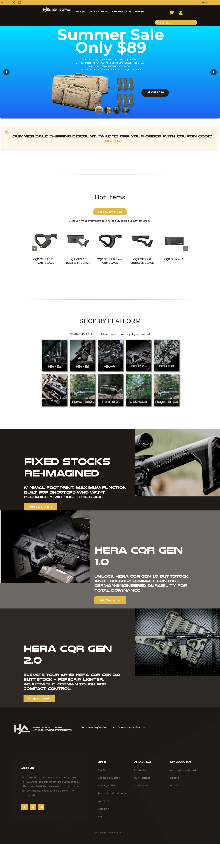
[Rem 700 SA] (110, 375)
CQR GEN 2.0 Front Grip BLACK (110, 260)
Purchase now (155, 91)
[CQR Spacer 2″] (174, 229)
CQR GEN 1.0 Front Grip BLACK (45, 260)
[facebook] (8, 2)
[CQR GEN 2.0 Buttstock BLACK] (142, 229)
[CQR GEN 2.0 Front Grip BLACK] (110, 229)
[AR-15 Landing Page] (54, 340)
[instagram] (19, 2)
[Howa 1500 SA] (82, 375)
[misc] (54, 375)
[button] (34, 248)
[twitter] (13, 2)
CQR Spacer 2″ (174, 259)
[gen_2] (166, 340)
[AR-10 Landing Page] (82, 340)
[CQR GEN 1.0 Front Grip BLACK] (45, 229)
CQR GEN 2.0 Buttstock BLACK (142, 260)
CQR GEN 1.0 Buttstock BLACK (78, 260)
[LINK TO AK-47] (110, 340)
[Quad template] (138, 375)
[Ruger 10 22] (166, 375)
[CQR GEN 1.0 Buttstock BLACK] (77, 229)
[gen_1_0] (138, 340)
